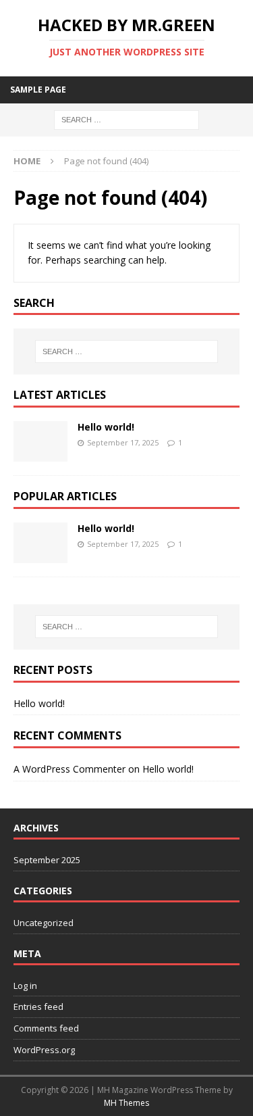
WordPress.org (44, 1050)
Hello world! (106, 426)
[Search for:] (126, 118)
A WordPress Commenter (69, 768)
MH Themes (126, 1103)
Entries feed (38, 1006)
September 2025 (46, 860)
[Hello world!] (40, 441)
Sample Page (38, 89)
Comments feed (46, 1028)
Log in (25, 985)
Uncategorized (43, 923)
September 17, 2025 (123, 442)
